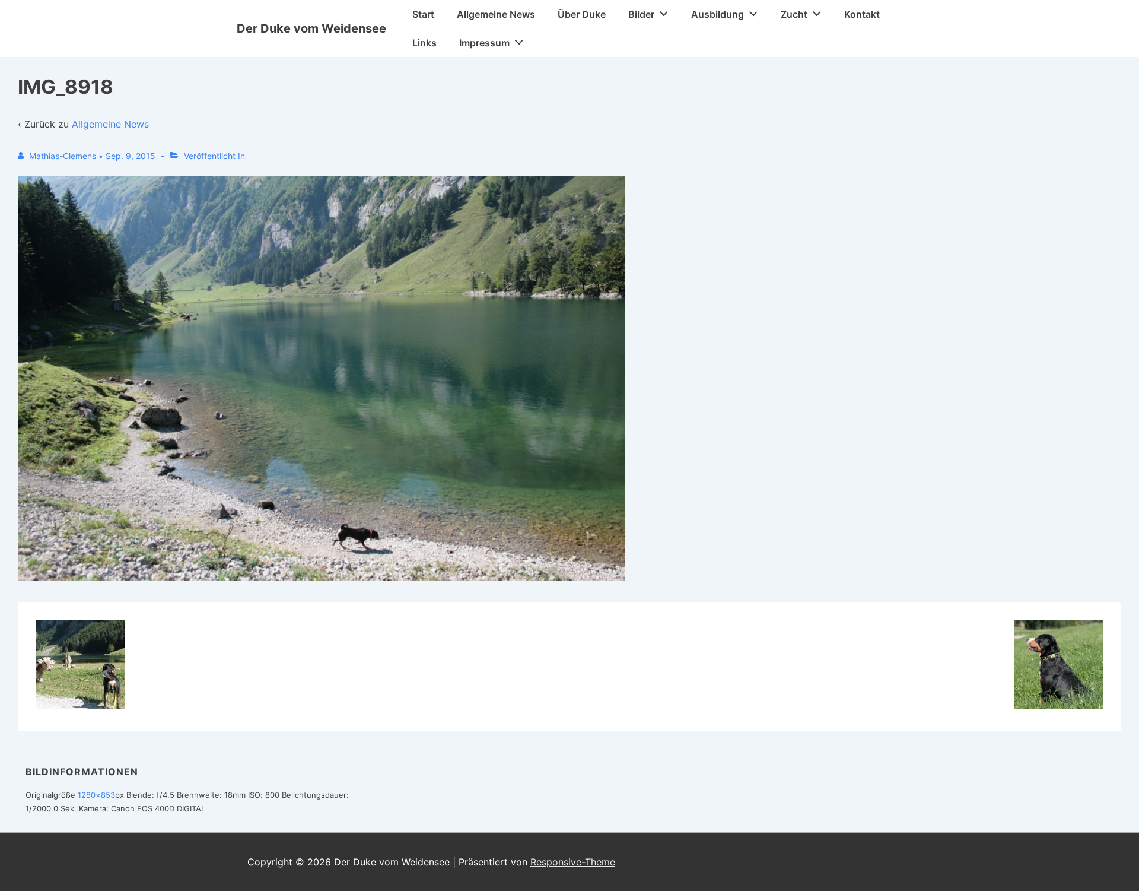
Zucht (794, 14)
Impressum (484, 43)
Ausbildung (717, 14)
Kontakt (862, 14)
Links (424, 43)
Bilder (641, 14)
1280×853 (96, 795)
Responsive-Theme (572, 862)
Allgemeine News (496, 14)
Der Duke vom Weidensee (311, 28)
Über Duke (582, 14)
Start (423, 14)
